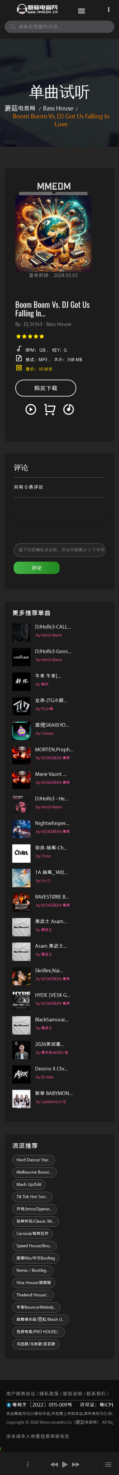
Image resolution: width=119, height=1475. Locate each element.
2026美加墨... (49, 1044)
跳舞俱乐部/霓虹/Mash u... (40, 1319)
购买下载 (45, 388)
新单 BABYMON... (54, 1093)
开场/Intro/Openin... (34, 1209)
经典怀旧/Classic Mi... (35, 1221)
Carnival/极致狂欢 (32, 1233)
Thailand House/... (32, 1295)
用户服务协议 (20, 1394)
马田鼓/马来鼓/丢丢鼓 (35, 1344)
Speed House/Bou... (34, 1246)
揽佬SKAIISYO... (52, 725)
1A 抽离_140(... (51, 872)
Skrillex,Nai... (49, 971)
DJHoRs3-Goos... (53, 651)
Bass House (58, 108)
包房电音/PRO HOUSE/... (38, 1332)
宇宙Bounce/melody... (36, 1307)
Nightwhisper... (52, 823)
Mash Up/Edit (28, 1184)
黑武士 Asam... (51, 921)
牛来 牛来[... (48, 676)
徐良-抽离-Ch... (51, 848)
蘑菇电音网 (20, 108)
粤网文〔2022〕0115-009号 (42, 1405)
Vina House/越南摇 (33, 1282)
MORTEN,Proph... (54, 750)
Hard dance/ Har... (33, 1160)
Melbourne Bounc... (34, 1172)
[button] (54, 1464)
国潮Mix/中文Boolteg (35, 1258)
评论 (36, 568)
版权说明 (72, 1394)
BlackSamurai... (51, 1020)
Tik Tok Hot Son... (32, 1196)
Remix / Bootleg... (32, 1270)
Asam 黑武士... (51, 946)
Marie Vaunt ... (51, 774)
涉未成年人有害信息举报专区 (38, 1436)
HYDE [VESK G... (52, 995)
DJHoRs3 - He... (51, 799)
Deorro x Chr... (51, 1069)
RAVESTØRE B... (52, 897)
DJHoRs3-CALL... (53, 627)
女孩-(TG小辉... (51, 700)
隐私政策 (49, 1394)
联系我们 (96, 1394)
